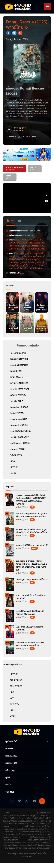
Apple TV (14, 704)
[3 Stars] (20, 128)
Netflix (14, 674)
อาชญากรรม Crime (18, 419)
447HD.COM (25, 837)
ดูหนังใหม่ (16, 265)
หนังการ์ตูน (10, 770)
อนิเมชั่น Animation (19, 359)
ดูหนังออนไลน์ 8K (16, 812)
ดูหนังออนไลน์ (26, 256)
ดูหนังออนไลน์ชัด (27, 262)
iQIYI (12, 698)
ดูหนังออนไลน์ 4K (29, 812)
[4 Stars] (23, 128)
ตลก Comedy (16, 371)
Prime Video (16, 686)
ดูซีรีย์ (12, 461)
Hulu (12, 710)
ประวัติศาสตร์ (40, 265)
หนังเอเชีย (20, 248)
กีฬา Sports (16, 455)
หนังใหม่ (29, 248)
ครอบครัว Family (17, 449)
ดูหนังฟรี (39, 253)
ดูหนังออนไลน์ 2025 (24, 242)
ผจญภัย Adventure (19, 389)
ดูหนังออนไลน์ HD (15, 826)
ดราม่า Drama (22, 239)
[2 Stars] (17, 128)
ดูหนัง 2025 (34, 239)
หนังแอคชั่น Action (18, 353)
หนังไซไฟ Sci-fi (16, 401)
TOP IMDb (10, 791)
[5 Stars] (25, 128)
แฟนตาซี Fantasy (18, 395)
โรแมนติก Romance (19, 365)
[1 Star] (15, 128)
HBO (12, 692)
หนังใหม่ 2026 (11, 763)
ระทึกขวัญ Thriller (19, 383)
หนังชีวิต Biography (32, 245)
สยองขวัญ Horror (19, 407)
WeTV (13, 716)
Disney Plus (16, 680)
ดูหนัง (21, 253)
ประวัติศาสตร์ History (20, 443)
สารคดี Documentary (20, 431)
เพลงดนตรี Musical (19, 425)
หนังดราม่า (27, 268)
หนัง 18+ (13, 473)
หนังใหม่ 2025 (39, 248)
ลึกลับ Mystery (17, 413)
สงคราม (12, 268)
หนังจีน (19, 245)
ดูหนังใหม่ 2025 (27, 265)
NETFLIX (14, 467)
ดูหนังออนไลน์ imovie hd (22, 259)
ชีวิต (16, 253)
